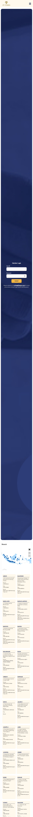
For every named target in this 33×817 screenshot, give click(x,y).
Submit (16, 281)
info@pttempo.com (19, 285)
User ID (8, 266)
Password (8, 273)
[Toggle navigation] (29, 3)
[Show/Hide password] (24, 276)
